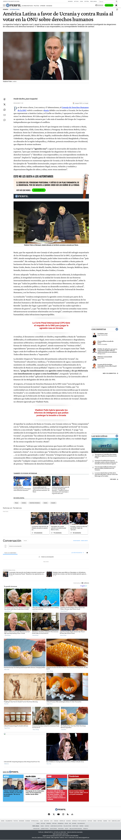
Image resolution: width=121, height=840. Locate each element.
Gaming (105, 820)
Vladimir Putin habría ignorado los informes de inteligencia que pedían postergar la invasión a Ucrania (51, 413)
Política (36, 6)
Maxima (87, 826)
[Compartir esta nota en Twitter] (4, 104)
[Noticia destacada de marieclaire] (35, 776)
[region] (46, 562)
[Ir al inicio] (13, 5)
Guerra (45, 503)
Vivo (109, 820)
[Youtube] (58, 814)
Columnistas (99, 329)
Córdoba (56, 820)
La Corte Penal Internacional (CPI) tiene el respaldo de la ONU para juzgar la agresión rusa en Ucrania (51, 325)
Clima (41, 820)
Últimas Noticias (27, 6)
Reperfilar (62, 820)
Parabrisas (61, 823)
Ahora (2, 820)
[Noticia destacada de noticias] (13, 776)
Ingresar (100, 5)
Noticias (76, 1)
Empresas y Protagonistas (79, 820)
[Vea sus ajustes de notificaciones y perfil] (116, 5)
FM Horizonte (81, 823)
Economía (21, 820)
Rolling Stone (67, 826)
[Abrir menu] (4, 5)
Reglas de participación (76, 828)
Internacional (35, 820)
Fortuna (54, 823)
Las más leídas (99, 436)
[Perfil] (14, 772)
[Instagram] (63, 814)
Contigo (47, 826)
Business (70, 1)
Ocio (51, 820)
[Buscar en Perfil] (116, 1)
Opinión (42, 6)
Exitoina (100, 820)
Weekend (48, 823)
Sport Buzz (75, 826)
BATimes (74, 823)
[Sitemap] (72, 814)
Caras (81, 1)
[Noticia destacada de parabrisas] (78, 776)
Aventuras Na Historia (56, 826)
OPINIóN (5, 9)
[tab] (10, 552)
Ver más (113, 479)
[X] (54, 814)
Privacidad (61, 828)
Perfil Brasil (93, 1)
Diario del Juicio (116, 820)
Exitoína (86, 1)
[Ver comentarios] (116, 10)
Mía (70, 823)
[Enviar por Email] (4, 115)
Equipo (66, 828)
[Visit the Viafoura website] (85, 583)
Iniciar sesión (76, 540)
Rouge (66, 823)
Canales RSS (36, 828)
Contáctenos (53, 828)
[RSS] (67, 814)
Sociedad (49, 6)
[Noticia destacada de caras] (57, 776)
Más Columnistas (109, 373)
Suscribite (109, 5)
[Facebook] (49, 814)
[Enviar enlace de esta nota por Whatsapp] (4, 109)
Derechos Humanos (35, 503)
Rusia (16, 503)
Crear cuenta (84, 540)
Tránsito (85, 828)
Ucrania (24, 503)
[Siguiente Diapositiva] (87, 525)
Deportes (46, 820)
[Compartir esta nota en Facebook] (4, 99)
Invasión (53, 503)
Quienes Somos (45, 828)
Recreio (81, 826)
